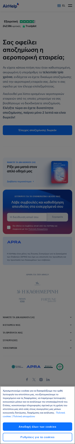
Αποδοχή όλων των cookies (37, 426)
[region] (37, 415)
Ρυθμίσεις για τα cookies (37, 437)
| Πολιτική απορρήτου (23, 416)
